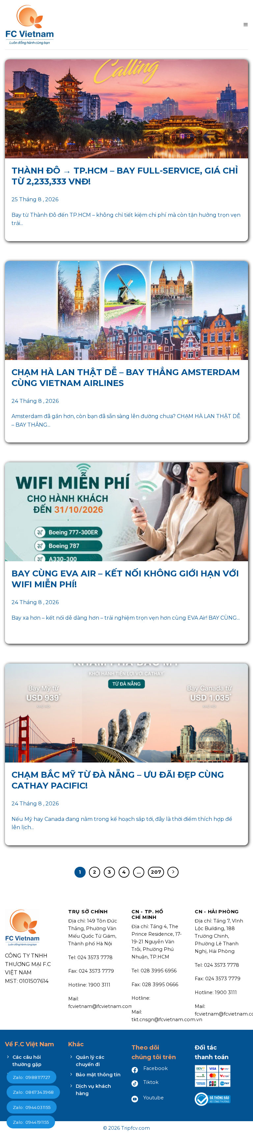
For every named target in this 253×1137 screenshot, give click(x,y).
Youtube (153, 1098)
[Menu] (245, 24)
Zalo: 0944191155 (31, 1122)
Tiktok (150, 1082)
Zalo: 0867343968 (33, 1092)
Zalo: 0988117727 (31, 1077)
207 (156, 872)
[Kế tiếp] (173, 872)
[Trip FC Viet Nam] (29, 25)
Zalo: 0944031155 (31, 1107)
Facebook (155, 1068)
